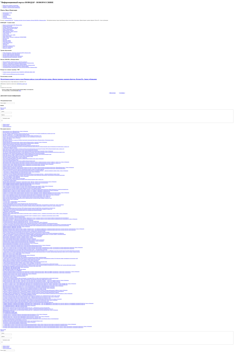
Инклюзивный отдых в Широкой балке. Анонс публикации (15, 131)
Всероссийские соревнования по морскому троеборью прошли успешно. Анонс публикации (22, 236)
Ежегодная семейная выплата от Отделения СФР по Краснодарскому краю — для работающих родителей (25, 249)
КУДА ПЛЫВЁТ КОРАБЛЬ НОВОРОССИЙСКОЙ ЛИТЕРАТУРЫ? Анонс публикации (21, 183)
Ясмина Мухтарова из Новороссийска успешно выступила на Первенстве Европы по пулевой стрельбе (24, 289)
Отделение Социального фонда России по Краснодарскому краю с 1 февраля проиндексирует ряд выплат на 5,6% (27, 297)
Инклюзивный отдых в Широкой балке (11, 132)
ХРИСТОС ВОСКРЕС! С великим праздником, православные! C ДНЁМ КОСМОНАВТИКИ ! (23, 235)
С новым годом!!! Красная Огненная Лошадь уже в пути (15, 319)
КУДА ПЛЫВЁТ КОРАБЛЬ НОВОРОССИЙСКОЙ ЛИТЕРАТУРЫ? (17, 185)
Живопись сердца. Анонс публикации (11, 212)
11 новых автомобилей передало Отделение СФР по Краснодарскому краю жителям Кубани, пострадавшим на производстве (29, 208)
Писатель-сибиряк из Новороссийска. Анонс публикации (15, 157)
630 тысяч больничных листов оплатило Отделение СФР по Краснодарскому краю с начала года (23, 179)
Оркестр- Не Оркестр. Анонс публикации (11, 137)
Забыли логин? (6, 125)
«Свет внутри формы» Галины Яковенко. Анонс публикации (16, 176)
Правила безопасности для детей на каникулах (12, 166)
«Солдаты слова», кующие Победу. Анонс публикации (14, 201)
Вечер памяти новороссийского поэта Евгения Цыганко (14, 256)
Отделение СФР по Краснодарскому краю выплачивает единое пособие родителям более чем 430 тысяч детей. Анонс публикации (30, 300)
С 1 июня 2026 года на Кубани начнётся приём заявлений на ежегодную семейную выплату (22, 188)
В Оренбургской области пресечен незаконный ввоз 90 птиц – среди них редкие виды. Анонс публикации (25, 222)
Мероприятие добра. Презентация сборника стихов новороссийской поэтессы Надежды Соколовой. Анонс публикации (28, 151)
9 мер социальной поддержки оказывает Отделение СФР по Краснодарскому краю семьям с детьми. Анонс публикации (28, 186)
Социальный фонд (7, 14)
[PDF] (18, 83)
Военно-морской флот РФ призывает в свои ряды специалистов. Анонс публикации (20, 243)
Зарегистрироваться (7, 126)
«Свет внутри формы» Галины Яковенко (11, 177)
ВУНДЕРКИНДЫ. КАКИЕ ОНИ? (10, 312)
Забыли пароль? (6, 124)
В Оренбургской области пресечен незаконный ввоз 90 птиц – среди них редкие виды (21, 221)
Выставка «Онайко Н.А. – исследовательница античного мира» (16, 134)
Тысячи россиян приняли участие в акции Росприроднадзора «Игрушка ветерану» (20, 203)
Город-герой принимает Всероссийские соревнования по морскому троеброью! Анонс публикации (23, 239)
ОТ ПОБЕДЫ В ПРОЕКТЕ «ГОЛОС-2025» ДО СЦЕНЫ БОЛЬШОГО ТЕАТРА (19, 294)
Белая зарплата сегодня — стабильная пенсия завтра (14, 216)
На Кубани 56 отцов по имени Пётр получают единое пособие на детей (18, 156)
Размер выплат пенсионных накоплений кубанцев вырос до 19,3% (17, 144)
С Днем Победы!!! (7, 206)
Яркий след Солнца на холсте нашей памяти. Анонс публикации (16, 252)
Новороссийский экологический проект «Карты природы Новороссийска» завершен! (21, 143)
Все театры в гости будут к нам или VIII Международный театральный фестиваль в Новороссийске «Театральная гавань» (28, 140)
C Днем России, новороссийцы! (9, 180)
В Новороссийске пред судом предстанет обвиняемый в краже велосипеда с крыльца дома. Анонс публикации (26, 316)
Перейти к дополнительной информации (11, 7)
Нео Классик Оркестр (7, 141)
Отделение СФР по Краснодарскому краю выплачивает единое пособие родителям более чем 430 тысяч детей (26, 301)
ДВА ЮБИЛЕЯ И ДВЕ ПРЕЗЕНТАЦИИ (11, 268)
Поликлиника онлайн (7, 12)
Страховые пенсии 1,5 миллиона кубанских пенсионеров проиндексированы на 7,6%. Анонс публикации (25, 314)
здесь (20, 90)
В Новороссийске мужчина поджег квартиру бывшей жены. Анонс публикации (19, 273)
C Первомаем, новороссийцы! (9, 211)
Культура (5, 16)
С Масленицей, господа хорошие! (10, 277)
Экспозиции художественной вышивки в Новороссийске (15, 323)
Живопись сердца (6, 214)
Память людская (6, 200)
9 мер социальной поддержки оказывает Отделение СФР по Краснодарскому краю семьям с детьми (23, 187)
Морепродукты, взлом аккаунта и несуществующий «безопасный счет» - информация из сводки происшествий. (26, 307)
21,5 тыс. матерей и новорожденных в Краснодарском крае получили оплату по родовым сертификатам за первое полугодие (29, 133)
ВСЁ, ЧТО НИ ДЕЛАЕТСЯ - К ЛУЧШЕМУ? (12, 270)
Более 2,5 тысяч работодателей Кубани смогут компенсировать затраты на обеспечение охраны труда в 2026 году (26, 197)
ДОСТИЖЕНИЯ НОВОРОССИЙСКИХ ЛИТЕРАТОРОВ (15, 306)
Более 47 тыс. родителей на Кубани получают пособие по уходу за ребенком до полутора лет (22, 136)
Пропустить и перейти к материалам (10, 5)
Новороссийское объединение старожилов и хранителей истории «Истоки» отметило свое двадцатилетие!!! (25, 182)
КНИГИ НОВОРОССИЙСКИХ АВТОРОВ (12, 227)
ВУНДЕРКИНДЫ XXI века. (9, 311)
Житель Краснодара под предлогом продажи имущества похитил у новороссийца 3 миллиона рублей (24, 231)
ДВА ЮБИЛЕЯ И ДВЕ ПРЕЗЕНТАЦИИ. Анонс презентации (16, 267)
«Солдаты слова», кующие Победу (10, 202)
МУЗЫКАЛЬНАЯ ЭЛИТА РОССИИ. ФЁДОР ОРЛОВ (14, 269)
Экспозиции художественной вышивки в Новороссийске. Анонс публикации (19, 322)
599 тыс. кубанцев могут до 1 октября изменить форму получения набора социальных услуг (22, 135)
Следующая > (122, 92)
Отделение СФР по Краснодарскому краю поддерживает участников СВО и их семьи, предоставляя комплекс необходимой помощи (30, 263)
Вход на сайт (3, 107)
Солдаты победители (7, 18)
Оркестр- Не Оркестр (7, 138)
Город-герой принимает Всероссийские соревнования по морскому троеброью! (19, 238)
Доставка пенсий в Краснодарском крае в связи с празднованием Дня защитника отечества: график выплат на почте (27, 279)
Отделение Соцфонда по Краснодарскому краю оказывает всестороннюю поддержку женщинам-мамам (24, 257)
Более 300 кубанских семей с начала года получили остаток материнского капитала (20, 149)
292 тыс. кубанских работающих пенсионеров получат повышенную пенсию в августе (21, 145)
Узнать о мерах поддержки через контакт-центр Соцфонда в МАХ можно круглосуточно (21, 259)
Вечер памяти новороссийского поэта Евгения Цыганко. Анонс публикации (19, 255)
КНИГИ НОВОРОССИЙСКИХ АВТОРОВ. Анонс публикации (16, 226)
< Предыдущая (112, 92)
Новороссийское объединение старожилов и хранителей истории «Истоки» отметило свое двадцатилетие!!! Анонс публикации (29, 181)
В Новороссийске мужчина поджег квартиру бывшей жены (15, 274)
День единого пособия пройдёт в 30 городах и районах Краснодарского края (19, 160)
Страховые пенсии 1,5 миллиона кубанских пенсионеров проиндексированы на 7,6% (21, 315)
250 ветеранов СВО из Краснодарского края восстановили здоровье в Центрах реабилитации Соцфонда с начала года (27, 209)
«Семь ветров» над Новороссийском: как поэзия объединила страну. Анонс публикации (21, 171)
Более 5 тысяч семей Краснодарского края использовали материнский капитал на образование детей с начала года (27, 195)
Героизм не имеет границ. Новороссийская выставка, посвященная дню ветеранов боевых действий (24, 165)
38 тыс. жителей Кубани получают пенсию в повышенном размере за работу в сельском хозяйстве (23, 169)
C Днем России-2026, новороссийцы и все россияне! (14, 178)
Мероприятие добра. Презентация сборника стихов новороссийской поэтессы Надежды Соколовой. (24, 153)
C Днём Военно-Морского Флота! (10, 147)
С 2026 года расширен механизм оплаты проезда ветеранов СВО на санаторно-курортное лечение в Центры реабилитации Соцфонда (31, 292)
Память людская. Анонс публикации (10, 199)
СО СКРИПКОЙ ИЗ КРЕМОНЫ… (10, 313)
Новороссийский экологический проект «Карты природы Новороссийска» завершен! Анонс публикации (25, 142)
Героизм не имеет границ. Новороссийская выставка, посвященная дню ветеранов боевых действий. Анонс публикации (28, 164)
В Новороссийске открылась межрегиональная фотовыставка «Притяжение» (19, 242)
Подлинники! (6, 13)
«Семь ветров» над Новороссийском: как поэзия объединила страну (17, 172)
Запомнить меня (6, 118)
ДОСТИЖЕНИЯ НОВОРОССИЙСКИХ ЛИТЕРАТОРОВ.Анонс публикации (19, 305)
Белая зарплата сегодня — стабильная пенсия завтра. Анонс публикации (18, 220)
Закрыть (2, 108)
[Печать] (21, 83)
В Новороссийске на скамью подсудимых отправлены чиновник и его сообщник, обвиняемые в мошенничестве (26, 191)
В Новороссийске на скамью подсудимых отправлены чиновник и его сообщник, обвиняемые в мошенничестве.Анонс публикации (30, 190)
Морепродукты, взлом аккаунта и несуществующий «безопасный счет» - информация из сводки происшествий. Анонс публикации (30, 309)
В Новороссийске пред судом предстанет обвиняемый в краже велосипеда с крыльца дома (22, 317)
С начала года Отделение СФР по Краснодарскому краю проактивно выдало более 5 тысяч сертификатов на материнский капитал (30, 223)
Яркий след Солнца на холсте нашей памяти (12, 254)
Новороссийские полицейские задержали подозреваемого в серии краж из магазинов (21, 260)
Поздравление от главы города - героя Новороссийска (14, 275)
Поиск (1, 103)
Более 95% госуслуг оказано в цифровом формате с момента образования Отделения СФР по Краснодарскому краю (27, 154)
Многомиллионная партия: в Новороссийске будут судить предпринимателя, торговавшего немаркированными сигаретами (29, 286)
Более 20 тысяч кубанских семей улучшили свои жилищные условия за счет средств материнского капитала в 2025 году (28, 302)
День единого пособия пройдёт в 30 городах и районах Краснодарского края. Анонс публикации (23, 158)
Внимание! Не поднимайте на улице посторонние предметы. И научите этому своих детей (22, 266)
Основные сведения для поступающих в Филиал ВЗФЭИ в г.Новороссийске (30, 20)
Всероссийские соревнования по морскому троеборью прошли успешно (18, 237)
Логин (2, 111)
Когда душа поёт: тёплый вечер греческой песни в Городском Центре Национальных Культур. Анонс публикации (26, 245)
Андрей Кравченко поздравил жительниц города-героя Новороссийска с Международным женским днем (25, 261)
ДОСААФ (5, 17)
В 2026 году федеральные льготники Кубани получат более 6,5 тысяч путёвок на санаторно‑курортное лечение (26, 232)
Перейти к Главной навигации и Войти (11, 6)
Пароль (3, 114)
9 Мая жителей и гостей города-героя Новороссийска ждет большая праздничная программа (22, 210)
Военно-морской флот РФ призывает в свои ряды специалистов (16, 244)
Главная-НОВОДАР (9, 20)
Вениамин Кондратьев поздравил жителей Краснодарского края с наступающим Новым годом (22, 320)
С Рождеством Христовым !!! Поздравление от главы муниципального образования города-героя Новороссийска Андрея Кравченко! (31, 318)
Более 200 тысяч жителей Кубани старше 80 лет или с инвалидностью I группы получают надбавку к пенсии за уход (27, 198)
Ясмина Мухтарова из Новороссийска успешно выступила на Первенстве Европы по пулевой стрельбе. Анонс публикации (29, 288)
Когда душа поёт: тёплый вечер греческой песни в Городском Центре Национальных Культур (22, 246)
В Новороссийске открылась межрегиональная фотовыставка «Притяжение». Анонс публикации (23, 240)
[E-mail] (25, 83)
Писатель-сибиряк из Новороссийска (10, 159)
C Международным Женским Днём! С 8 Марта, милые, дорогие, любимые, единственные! (22, 262)
